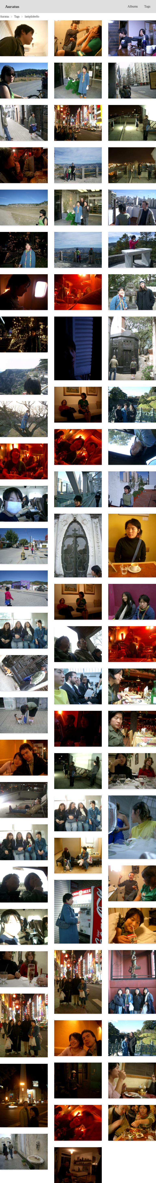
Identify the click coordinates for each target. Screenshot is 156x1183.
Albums (133, 6)
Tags (147, 6)
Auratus (12, 6)
